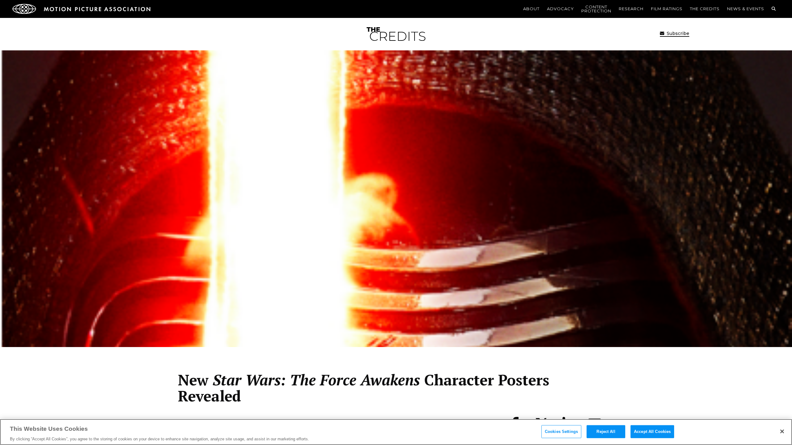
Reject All (605, 431)
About (531, 8)
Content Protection (596, 8)
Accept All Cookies (652, 431)
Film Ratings (666, 8)
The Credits (705, 8)
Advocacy (560, 8)
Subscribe (677, 33)
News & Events (745, 8)
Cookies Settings (561, 431)
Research (631, 8)
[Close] (782, 431)
